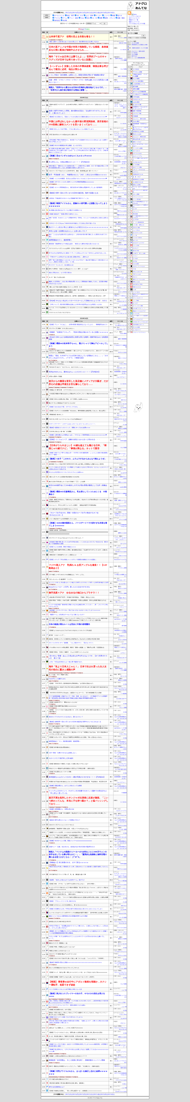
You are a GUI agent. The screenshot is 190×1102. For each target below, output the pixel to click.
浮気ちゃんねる (122, 482)
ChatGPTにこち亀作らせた (57, 679)
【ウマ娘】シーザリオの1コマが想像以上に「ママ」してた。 (67, 574)
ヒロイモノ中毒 (137, 113)
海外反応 (57, 20)
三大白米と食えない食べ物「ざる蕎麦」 (61, 431)
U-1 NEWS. (124, 49)
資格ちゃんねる (122, 533)
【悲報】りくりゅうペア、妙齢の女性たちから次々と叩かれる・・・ (74, 439)
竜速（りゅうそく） (121, 269)
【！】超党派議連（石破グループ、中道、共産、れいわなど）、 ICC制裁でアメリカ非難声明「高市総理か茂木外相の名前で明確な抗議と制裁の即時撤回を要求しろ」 (78, 697)
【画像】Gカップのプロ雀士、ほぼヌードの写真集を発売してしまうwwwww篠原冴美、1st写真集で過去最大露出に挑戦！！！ (78, 1045)
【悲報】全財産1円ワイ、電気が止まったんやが (63, 702)
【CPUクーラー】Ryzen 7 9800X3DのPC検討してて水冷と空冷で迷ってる (72, 223)
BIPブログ (124, 400)
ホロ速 (125, 171)
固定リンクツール (134, 22)
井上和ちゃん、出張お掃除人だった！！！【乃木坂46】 (69, 162)
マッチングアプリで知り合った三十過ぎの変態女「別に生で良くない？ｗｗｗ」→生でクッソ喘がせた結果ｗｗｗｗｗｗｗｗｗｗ (78, 888)
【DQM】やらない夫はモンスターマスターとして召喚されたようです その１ (78, 300)
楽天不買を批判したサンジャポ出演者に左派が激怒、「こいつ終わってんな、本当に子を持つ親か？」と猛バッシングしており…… (78, 800)
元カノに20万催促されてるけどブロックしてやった (64, 968)
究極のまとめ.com (122, 214)
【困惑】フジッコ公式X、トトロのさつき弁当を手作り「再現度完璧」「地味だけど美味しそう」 (78, 832)
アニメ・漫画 (73, 18)
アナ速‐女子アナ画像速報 (140, 94)
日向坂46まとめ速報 (138, 131)
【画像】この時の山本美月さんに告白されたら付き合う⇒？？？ (68, 1056)
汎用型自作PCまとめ (121, 224)
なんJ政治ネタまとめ (121, 325)
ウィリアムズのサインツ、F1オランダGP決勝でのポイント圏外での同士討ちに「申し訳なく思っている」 (78, 792)
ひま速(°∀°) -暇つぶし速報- (139, 253)
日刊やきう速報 (122, 244)
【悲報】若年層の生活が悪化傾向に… (60, 747)
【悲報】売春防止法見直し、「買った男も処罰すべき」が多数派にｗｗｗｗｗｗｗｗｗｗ (75, 1091)
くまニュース (123, 261)
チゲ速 (134, 269)
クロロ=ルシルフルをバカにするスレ (60, 312)
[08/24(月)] (75, 12)
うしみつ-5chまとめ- (121, 390)
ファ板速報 (124, 309)
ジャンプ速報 (123, 611)
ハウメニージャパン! (138, 196)
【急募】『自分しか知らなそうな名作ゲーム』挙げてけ (67, 880)
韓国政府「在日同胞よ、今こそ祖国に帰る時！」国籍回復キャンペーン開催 (77, 1060)
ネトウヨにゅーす (122, 313)
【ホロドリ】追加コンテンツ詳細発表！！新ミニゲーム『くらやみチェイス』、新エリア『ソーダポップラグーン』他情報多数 (78, 351)
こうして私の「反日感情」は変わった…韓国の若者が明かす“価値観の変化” (77, 75)
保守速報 (124, 625)
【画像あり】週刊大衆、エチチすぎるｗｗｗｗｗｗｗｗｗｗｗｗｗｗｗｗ (70, 390)
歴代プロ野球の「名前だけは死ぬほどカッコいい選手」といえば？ (68, 269)
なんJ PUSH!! (136, 219)
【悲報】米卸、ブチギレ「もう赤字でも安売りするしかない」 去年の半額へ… (72, 884)
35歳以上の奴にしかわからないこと (59, 950)
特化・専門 (70, 15)
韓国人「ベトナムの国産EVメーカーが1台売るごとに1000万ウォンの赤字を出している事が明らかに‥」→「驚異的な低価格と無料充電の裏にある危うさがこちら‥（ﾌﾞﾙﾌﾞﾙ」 (78, 854)
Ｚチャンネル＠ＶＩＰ (138, 298)
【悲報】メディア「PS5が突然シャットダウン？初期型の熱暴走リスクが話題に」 (73, 559)
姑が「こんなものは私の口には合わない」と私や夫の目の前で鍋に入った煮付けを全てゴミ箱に (78, 235)
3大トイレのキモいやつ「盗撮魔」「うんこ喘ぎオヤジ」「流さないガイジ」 (71, 643)
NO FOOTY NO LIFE (121, 837)
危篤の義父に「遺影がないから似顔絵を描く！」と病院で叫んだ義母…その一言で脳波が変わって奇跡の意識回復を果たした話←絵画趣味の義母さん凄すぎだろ (78, 167)
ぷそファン (135, 171)
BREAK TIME (123, 43)
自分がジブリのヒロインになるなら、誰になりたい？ (66, 717)
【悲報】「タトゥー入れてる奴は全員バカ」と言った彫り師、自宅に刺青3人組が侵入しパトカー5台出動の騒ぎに (78, 711)
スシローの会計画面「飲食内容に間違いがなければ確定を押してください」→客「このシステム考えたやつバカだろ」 (78, 605)
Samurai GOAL (123, 506)
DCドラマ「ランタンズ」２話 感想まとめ (61, 265)
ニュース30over (136, 230)
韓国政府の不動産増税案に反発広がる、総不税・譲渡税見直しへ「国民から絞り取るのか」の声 (77, 296)
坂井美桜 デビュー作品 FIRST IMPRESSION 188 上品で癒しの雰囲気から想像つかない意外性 (76, 464)
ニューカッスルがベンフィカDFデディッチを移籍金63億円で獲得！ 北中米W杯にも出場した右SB (78, 912)
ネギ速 (125, 684)
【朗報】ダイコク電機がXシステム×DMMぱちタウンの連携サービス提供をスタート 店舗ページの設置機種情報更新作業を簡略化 (78, 932)
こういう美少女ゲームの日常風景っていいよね (63, 519)
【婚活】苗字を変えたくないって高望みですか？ (64, 820)
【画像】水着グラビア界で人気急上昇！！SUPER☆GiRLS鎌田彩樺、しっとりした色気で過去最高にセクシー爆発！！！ (78, 453)
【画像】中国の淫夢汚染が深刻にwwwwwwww (63, 706)
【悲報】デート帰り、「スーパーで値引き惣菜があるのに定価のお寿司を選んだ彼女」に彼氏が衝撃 (78, 897)
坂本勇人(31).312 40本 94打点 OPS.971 (60, 921)
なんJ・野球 (89, 15)
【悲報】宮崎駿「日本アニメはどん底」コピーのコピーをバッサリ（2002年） (72, 977)
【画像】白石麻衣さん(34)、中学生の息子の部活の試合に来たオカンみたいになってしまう (75, 909)
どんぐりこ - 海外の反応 (138, 51)
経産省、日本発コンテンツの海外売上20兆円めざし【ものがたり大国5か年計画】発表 (74, 639)
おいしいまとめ (122, 403)
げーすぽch (135, 258)
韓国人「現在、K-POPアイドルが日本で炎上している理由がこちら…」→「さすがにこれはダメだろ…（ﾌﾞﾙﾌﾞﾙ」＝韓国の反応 (78, 357)
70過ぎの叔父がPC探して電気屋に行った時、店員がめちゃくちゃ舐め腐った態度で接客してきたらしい (79, 867)
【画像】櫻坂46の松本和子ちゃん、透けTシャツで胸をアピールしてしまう (78, 344)
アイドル (57, 18)
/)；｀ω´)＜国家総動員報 (138, 57)
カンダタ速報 (123, 305)
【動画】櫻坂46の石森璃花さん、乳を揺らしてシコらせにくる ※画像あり (78, 493)
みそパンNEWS (122, 291)
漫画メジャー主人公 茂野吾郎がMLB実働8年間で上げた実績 (68, 916)
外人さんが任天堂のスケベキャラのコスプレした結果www (66, 472)
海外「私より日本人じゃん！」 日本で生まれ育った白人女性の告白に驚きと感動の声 (78, 668)
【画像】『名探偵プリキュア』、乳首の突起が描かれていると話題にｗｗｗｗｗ (78, 332)
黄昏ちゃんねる (136, 281)
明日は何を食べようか (120, 231)
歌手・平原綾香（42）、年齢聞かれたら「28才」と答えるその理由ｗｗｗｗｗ (78, 175)
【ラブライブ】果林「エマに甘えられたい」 (62, 328)
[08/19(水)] (111, 12)
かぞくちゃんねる (122, 236)
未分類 (65, 20)
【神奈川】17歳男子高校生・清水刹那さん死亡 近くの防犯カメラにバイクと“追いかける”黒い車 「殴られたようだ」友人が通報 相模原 (78, 291)
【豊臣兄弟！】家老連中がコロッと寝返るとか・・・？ (65, 555)
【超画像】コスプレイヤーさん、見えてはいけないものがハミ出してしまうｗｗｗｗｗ (74, 610)
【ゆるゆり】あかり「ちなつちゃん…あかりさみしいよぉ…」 (67, 367)
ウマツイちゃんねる (121, 509)
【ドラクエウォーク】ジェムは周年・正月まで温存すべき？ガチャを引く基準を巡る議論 (75, 248)
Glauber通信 (123, 333)
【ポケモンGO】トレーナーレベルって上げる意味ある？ (65, 419)
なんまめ (124, 273)
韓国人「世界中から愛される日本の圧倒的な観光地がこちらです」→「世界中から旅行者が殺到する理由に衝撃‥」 (78, 88)
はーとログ (124, 543)
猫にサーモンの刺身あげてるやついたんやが (62, 403)
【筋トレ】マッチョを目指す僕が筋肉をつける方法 (64, 477)
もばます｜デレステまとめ (139, 266)
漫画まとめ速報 (122, 146)
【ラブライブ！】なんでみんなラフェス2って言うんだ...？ (66, 538)
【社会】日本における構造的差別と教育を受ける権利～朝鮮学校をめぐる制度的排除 (78, 338)
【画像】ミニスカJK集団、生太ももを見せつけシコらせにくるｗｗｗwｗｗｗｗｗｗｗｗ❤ (78, 178)
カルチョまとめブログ (138, 319)
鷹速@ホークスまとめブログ (139, 311)
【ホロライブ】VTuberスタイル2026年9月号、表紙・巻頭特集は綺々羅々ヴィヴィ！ (73, 171)
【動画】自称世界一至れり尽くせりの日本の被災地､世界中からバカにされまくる (75, 722)
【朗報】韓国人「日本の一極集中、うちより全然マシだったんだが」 (69, 652)
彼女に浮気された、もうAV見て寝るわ (60, 272)
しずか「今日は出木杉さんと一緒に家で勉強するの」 (66, 662)
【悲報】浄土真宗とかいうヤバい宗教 (60, 771)
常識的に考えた (122, 598)
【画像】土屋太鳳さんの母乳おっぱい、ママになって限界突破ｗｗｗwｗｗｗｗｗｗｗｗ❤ (78, 435)
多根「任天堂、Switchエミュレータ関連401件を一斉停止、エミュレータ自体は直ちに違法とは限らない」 (79, 218)
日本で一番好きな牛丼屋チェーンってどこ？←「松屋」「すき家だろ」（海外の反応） (74, 1066)
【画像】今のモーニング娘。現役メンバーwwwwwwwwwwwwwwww (70, 840)
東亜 (113, 15)
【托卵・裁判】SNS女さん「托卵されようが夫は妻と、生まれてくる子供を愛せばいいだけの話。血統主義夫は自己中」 (78, 500)
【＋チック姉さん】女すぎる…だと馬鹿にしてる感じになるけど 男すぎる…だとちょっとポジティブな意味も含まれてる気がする (79, 468)
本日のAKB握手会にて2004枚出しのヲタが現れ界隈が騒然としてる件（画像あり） (78, 486)
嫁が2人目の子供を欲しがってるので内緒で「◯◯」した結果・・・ (69, 481)
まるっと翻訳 (136, 194)
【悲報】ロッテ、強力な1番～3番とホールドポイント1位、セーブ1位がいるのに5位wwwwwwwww (78, 972)
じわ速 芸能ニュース (139, 84)
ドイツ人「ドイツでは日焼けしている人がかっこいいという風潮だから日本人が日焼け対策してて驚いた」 (78, 308)
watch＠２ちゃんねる (121, 551)
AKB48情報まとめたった (138, 324)
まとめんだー (136, 248)
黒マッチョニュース (121, 602)
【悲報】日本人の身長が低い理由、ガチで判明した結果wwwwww (68, 399)
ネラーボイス (123, 240)
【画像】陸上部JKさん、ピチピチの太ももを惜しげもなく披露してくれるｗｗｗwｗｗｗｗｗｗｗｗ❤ (79, 1050)
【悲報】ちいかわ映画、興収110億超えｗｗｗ (62, 547)
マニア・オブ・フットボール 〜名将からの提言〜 (120, 106)
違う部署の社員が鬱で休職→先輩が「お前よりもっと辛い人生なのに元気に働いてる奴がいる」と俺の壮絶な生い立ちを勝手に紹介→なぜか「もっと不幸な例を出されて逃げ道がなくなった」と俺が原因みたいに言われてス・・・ (78, 150)
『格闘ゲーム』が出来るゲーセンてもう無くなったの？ (67, 614)
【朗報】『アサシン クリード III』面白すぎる (62, 901)
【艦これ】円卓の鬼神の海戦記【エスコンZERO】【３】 (66, 287)
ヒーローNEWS (122, 265)
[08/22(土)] (90, 12)
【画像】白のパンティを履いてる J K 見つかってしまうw (66, 1017)
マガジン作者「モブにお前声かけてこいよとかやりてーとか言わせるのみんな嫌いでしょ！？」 (77, 937)
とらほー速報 (123, 829)
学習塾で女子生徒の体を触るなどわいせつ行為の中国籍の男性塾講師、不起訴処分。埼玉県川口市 (78, 781)
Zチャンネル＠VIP (122, 547)
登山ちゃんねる (122, 588)
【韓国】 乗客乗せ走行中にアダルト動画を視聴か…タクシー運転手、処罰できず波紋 (78, 983)
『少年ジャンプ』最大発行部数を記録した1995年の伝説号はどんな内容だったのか (75, 304)
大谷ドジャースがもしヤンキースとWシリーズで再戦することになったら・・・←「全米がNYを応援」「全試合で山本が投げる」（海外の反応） (78, 893)
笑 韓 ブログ (137, 176)
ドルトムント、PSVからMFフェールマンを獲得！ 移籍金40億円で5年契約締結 (72, 505)
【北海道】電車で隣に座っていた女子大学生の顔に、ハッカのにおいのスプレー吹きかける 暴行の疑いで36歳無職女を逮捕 (78, 543)
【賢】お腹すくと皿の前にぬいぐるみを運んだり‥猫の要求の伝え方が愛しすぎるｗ (74, 41)
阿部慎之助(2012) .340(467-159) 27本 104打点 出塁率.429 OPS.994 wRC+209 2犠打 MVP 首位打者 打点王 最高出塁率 (78, 688)
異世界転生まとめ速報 (120, 183)
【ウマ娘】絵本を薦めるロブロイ (59, 1079)
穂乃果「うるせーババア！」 (57, 635)
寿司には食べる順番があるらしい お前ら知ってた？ (68, 231)
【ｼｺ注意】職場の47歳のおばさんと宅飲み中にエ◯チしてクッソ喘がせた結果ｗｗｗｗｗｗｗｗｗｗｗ (78, 394)
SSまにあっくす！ (122, 287)
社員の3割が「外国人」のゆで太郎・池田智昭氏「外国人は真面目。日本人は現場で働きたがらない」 (77, 601)
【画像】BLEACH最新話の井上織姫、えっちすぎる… (66, 145)
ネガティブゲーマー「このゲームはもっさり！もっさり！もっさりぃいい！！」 (72, 424)
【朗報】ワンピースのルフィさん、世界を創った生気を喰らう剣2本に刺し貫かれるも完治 (75, 1032)
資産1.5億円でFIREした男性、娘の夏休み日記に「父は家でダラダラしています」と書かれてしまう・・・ (77, 112)
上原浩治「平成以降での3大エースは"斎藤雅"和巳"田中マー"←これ (69, 198)
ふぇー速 (124, 990)
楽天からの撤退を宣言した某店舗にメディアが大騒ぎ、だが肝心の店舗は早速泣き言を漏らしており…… (78, 382)
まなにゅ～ (124, 167)
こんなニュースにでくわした (139, 332)
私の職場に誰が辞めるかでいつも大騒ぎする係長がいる (65, 210)
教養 (101, 18)
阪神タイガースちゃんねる (139, 279)
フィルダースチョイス (120, 951)
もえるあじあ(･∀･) (121, 698)
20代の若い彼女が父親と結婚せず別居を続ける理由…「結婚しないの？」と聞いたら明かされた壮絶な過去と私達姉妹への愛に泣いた (78, 1021)
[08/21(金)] (97, 12)
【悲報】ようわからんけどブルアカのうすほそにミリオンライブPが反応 (70, 630)
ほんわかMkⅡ (123, 584)
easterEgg (135, 261)
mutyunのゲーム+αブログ (138, 242)
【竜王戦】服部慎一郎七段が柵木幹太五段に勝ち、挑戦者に (66, 1083)
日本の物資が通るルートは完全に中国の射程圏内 (69, 624)
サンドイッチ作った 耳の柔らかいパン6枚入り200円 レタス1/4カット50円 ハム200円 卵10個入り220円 (79, 582)
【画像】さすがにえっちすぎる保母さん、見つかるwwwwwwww (68, 905)
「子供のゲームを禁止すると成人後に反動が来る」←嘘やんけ (69, 257)
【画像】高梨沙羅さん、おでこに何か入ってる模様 (65, 785)
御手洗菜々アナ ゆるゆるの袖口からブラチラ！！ (74, 592)
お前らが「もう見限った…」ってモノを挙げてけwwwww (66, 1028)
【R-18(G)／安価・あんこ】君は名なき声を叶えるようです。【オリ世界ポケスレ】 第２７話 (78, 657)
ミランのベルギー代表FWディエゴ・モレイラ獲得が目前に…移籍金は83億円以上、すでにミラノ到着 (78, 1040)
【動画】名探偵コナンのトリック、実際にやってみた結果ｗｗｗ (69, 427)
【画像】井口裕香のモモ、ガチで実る (60, 1009)
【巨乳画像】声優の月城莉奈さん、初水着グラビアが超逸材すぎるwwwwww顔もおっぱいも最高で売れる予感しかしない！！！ (78, 141)
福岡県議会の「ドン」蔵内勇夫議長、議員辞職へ (64, 741)
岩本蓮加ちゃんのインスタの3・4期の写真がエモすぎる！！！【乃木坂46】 (77, 777)
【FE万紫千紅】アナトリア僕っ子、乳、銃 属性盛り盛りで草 (67, 874)
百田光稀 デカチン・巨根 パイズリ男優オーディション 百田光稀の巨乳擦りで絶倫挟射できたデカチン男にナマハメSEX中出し (78, 363)
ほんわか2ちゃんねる (137, 232)
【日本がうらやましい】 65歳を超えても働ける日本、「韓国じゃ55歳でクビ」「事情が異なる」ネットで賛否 (78, 447)
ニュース (107, 15)
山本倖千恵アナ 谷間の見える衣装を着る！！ (72, 36)
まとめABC (124, 129)
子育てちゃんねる (122, 211)
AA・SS (94, 18)
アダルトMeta (123, 363)
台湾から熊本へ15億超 (55, 376)
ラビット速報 (123, 411)
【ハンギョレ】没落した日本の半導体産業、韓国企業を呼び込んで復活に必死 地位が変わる (78, 67)
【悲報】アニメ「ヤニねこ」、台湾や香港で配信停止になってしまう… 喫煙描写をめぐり (78, 324)
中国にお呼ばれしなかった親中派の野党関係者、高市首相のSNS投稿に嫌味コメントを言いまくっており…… (78, 123)
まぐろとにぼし (136, 313)
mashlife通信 (123, 175)
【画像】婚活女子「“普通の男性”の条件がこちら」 (64, 214)
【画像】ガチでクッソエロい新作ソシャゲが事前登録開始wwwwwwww (71, 182)
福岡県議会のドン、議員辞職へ (60, 240)
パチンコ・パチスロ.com (139, 169)
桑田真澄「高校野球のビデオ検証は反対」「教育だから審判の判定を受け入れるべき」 (74, 244)
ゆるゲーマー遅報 (122, 257)
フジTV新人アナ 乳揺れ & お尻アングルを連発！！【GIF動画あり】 (78, 566)
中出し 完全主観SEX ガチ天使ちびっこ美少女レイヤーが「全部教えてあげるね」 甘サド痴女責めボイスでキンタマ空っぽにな (78, 733)
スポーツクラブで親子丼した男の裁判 (61, 758)
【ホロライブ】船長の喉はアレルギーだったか (63, 954)
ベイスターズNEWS (137, 237)
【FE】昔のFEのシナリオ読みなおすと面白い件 (63, 134)
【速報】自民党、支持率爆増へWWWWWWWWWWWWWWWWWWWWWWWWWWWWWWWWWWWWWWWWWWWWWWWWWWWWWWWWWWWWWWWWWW (78, 532)
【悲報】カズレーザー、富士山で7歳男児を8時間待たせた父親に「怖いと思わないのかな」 (76, 737)
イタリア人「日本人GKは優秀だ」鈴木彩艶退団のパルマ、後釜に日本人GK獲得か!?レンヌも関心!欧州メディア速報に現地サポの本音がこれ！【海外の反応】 (78, 836)
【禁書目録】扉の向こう (56, 414)
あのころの (135, 240)
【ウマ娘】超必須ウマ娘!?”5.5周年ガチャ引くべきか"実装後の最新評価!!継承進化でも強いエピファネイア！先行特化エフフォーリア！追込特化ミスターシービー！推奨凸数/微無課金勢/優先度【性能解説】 (78, 728)
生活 (88, 18)
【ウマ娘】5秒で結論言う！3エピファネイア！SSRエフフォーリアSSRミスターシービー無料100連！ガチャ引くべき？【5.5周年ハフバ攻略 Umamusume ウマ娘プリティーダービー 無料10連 (78, 619)
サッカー (98, 15)
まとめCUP (124, 473)
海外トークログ (122, 358)
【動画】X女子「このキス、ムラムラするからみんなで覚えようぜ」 (77, 459)
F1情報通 (124, 792)
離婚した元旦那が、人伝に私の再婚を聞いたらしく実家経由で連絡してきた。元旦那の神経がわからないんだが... (78, 282)
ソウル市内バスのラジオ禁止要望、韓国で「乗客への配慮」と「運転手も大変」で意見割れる (76, 647)
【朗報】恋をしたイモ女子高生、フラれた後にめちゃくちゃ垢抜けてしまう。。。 (73, 129)
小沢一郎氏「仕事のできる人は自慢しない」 (63, 753)
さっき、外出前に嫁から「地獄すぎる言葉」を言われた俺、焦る (68, 1036)
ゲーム (65, 18)
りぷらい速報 (123, 432)
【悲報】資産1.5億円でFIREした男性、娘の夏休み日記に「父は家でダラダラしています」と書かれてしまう (78, 551)
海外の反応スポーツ (121, 894)
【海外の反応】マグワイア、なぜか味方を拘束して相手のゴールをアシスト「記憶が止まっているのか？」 (78, 105)
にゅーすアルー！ (122, 377)
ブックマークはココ (135, 16)
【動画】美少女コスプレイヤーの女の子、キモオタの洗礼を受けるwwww (77, 994)
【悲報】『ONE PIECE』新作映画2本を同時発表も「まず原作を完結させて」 (71, 683)
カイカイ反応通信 (138, 81)
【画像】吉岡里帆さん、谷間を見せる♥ (61, 809)
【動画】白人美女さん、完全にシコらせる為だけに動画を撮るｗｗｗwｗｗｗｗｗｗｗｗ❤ (78, 117)
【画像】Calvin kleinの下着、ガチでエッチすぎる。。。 (65, 407)
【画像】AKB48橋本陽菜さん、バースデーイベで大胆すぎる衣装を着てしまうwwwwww (78, 524)
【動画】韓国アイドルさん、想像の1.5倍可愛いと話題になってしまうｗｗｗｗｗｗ (78, 204)
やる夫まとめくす (122, 301)
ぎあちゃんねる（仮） (120, 469)
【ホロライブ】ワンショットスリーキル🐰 (61, 825)
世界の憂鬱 (136, 89)
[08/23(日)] (82, 12)
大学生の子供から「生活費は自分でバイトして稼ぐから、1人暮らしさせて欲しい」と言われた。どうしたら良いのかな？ (78, 927)
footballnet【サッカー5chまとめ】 (140, 321)
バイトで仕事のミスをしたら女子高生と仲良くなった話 (65, 989)
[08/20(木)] (104, 12)
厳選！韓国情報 (122, 76)
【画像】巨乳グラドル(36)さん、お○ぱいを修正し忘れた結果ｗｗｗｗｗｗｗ (78, 1072)
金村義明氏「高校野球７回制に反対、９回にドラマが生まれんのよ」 (69, 828)
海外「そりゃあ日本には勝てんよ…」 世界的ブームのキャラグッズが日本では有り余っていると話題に (78, 58)
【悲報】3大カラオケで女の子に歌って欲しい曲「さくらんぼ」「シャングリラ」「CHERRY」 (77, 958)
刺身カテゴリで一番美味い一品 (58, 943)
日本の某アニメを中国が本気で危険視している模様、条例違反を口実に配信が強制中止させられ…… (78, 48)
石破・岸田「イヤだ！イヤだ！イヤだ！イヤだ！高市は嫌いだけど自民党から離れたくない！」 (78, 81)
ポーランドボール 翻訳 (138, 305)
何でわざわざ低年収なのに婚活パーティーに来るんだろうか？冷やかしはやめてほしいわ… (78, 253)
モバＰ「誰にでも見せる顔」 (57, 277)
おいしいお (124, 676)
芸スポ (120, 15)
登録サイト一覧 (133, 20)
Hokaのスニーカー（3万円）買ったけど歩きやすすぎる (69, 587)
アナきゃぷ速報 (122, 37)
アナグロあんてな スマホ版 (137, 23)
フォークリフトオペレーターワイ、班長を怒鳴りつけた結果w (67, 1005)
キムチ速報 (124, 69)
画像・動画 (121, 18)
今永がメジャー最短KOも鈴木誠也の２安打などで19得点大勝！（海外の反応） (72, 768)
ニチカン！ (124, 653)
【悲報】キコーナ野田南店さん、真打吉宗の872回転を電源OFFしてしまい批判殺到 (75, 187)
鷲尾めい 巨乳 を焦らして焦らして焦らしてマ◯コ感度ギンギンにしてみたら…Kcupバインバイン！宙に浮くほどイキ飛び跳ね (78, 1013)
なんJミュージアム (121, 117)
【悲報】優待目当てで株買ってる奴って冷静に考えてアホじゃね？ (68, 764)
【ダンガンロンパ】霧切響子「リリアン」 (61, 579)
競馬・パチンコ (110, 18)
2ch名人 (124, 1084)
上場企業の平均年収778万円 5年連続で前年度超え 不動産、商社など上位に (72, 597)
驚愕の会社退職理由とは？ (57, 1087)
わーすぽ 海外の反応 (121, 769)
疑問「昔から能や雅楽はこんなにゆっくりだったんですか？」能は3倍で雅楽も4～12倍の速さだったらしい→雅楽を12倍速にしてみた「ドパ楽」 (78, 261)
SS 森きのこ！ (123, 635)
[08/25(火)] (68, 12)
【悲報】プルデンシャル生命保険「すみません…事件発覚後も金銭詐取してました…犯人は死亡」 (78, 410)
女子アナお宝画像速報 (139, 91)
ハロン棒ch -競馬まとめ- (138, 224)
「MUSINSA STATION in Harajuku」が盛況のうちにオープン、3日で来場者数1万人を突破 (75, 693)
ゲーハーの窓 (123, 519)
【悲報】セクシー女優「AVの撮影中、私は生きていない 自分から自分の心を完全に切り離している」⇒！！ (77, 814)
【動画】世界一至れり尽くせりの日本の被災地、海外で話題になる (73, 193)
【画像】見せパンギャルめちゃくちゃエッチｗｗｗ (70, 156)
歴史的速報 (135, 213)
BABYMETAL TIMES (137, 284)
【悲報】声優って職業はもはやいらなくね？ (62, 947)
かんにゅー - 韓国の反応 (139, 136)
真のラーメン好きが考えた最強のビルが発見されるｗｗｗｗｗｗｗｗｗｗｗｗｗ (78, 227)
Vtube (82, 18)
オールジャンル (59, 15)
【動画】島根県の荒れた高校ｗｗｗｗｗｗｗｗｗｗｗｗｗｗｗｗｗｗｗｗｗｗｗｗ (75, 962)
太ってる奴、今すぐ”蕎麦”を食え (58, 674)
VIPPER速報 (123, 112)
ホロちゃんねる (122, 352)
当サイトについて (134, 18)
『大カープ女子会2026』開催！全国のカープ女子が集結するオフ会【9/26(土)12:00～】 (74, 514)
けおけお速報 (136, 263)
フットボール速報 (137, 148)
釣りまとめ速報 (136, 327)
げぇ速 (125, 424)
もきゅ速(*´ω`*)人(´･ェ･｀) (139, 308)
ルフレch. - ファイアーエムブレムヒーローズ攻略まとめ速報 (120, 135)
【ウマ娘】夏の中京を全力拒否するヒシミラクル (63, 509)
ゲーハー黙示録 (122, 880)
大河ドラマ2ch (123, 555)
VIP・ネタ (80, 15)
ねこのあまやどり (137, 329)
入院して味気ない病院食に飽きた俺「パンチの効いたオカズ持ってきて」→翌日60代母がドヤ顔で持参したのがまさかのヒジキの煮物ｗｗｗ (78, 1001)
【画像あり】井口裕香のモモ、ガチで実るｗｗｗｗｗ (68, 862)
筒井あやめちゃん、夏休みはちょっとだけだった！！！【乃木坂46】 (74, 372)
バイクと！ (135, 255)
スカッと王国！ (122, 151)
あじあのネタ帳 (137, 104)
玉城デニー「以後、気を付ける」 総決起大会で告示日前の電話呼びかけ (72, 847)
